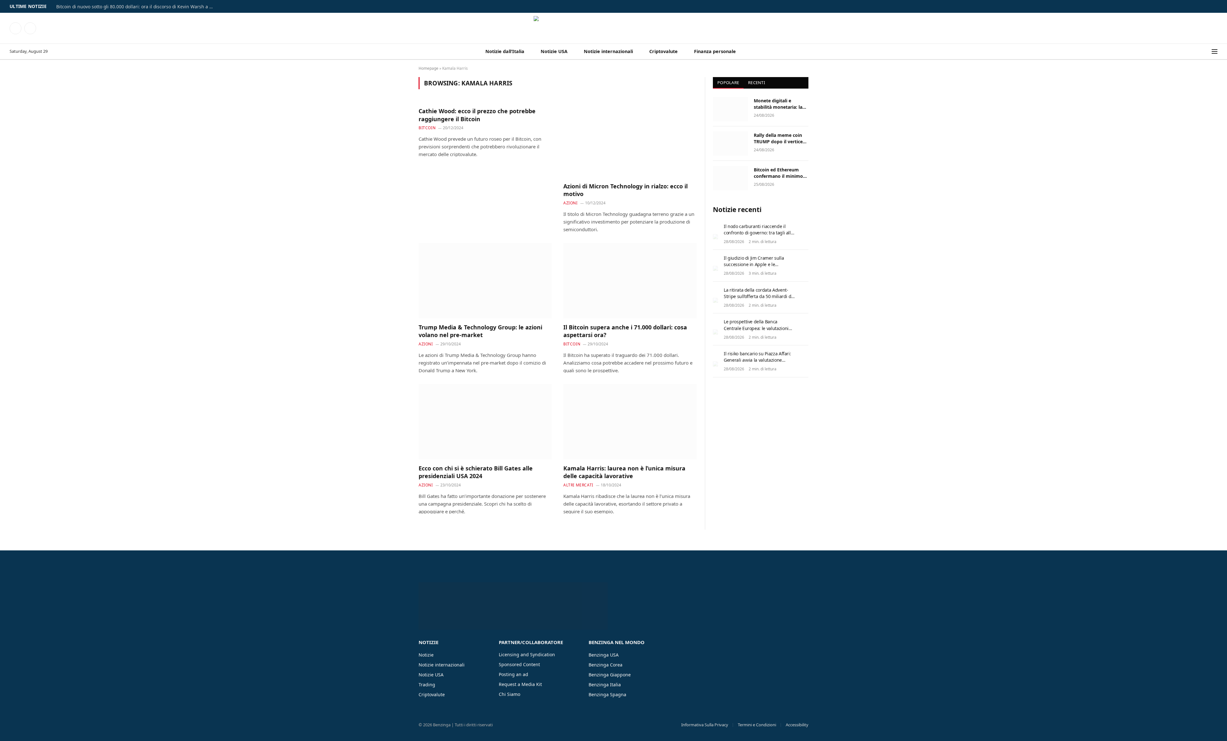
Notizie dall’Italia (504, 51)
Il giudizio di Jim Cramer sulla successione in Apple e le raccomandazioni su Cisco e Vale (757, 264)
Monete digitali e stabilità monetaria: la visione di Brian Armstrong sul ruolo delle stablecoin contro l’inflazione (779, 104)
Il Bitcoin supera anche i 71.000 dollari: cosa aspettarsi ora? (625, 331)
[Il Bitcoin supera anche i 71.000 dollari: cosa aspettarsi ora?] (630, 280)
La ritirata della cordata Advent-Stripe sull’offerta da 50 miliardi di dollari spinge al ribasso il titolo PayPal (758, 299)
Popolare (728, 82)
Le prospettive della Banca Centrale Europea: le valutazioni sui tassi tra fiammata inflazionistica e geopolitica (756, 331)
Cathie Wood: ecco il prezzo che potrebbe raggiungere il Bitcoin (477, 114)
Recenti (756, 82)
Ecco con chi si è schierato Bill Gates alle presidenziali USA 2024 (476, 472)
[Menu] (1214, 51)
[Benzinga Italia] (614, 28)
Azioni (570, 203)
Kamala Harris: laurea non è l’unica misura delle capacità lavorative (624, 472)
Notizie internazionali (608, 51)
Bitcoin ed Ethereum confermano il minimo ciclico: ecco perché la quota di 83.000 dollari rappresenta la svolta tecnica (778, 173)
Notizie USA (554, 51)
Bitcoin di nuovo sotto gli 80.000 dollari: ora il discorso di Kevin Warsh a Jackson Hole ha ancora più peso (136, 7)
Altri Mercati (578, 485)
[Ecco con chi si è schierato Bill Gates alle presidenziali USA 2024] (485, 421)
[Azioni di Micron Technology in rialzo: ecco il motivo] (630, 139)
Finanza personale (715, 51)
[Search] (1207, 51)
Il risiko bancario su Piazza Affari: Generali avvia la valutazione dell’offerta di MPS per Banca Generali (757, 363)
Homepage (428, 68)
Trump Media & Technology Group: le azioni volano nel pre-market (480, 331)
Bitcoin (427, 127)
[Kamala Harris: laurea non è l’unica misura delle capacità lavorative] (630, 421)
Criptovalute (663, 51)
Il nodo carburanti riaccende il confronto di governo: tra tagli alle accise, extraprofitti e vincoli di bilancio (758, 235)
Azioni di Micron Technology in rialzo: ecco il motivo (625, 190)
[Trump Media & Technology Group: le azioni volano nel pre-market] (485, 280)
